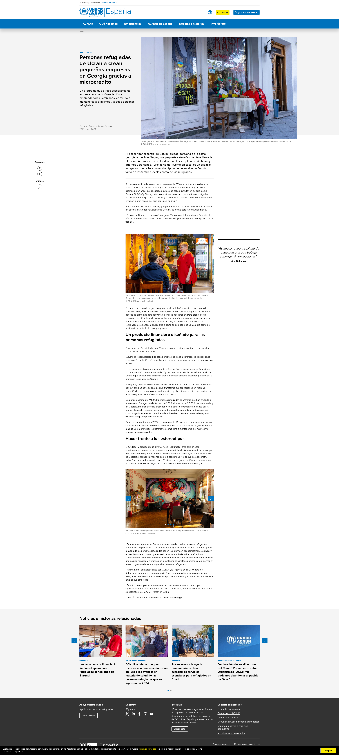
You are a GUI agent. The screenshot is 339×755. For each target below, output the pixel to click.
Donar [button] (224, 12)
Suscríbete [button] (179, 729)
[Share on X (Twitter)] (39, 168)
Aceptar (328, 751)
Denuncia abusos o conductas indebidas (238, 721)
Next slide (211, 498)
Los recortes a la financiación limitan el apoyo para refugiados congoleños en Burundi (98, 670)
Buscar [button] (201, 12)
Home (81, 31)
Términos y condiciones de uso (247, 744)
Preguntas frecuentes (229, 709)
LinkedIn (133, 714)
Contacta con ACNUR (229, 713)
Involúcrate (218, 23)
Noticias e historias (191, 23)
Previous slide (128, 498)
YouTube (151, 714)
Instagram (145, 714)
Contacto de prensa (228, 717)
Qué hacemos (108, 23)
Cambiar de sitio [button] (108, 2)
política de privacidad (147, 749)
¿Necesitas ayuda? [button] (248, 12)
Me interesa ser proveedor (231, 733)
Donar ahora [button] (88, 715)
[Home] (98, 12)
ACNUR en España (160, 23)
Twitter (127, 714)
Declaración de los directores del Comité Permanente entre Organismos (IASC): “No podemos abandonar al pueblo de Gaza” (238, 672)
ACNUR (88, 23)
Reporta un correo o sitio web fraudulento (233, 727)
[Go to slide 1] (169, 691)
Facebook (139, 714)
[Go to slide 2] (171, 691)
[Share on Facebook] (39, 174)
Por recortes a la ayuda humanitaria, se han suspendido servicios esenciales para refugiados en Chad (191, 672)
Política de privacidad (221, 744)
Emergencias (132, 23)
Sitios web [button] (210, 12)
